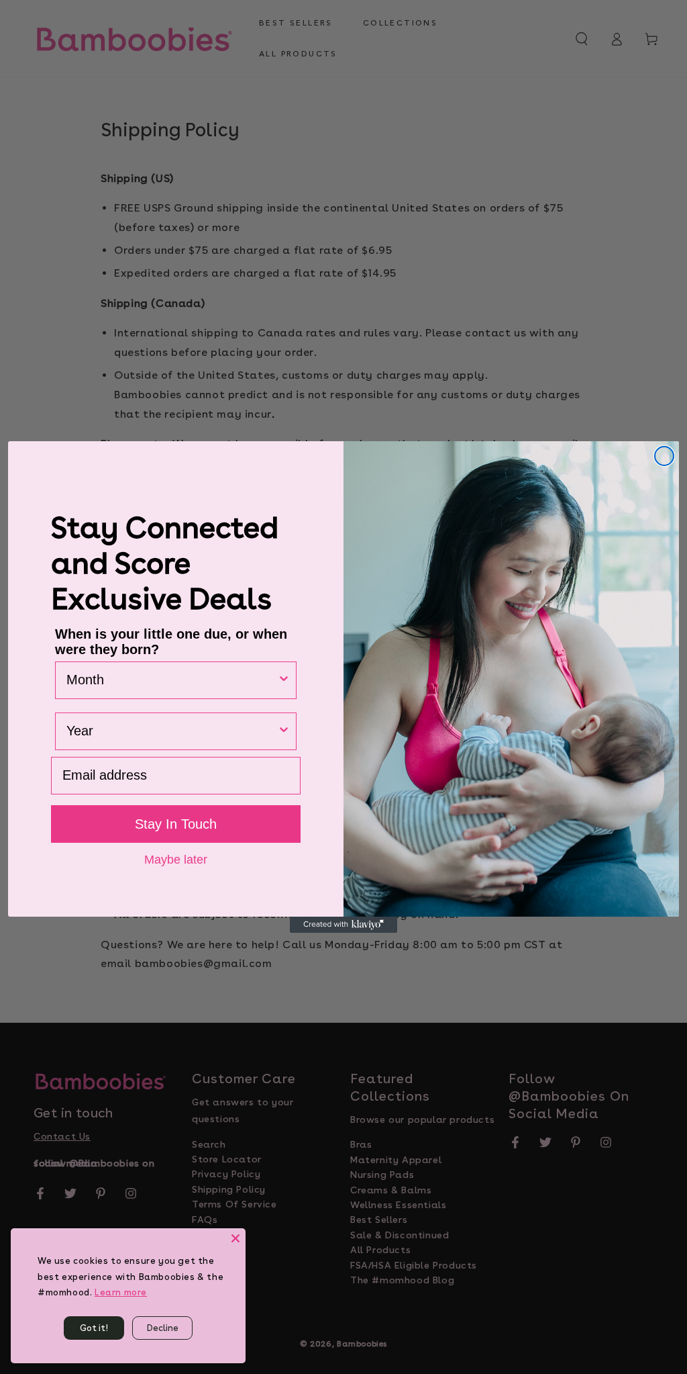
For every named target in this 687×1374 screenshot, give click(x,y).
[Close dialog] (664, 456)
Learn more (121, 1292)
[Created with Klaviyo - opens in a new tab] (343, 925)
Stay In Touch (176, 824)
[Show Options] (283, 680)
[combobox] (171, 680)
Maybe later (175, 859)
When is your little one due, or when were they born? (171, 642)
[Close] (235, 1238)
